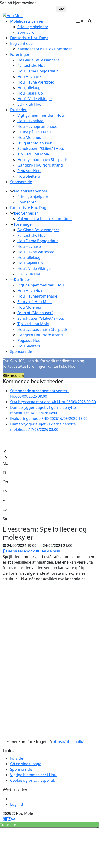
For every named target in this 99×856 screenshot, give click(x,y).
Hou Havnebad (30, 120)
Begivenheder (22, 43)
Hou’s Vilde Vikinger (34, 98)
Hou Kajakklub (30, 93)
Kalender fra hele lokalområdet (44, 48)
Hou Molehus (29, 137)
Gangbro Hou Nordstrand (40, 165)
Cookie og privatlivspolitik (32, 780)
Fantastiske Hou (31, 65)
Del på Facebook (20, 551)
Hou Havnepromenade (37, 126)
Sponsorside (21, 181)
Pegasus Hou (29, 170)
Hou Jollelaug (29, 87)
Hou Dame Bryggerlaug (38, 71)
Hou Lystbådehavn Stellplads (42, 159)
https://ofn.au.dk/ (68, 741)
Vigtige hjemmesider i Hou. (41, 115)
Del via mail (49, 551)
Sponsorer (26, 32)
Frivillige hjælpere (32, 26)
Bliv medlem (13, 375)
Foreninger (19, 54)
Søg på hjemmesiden (18, 2)
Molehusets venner (27, 21)
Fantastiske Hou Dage (29, 37)
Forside (16, 758)
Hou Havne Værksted (36, 82)
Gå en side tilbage (25, 763)
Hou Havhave (29, 76)
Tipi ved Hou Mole (33, 154)
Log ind (16, 804)
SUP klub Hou (29, 104)
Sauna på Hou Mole (34, 131)
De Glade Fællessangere (38, 60)
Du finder (18, 109)
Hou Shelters (28, 176)
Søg (61, 9)
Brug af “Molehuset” (35, 143)
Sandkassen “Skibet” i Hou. (40, 148)
